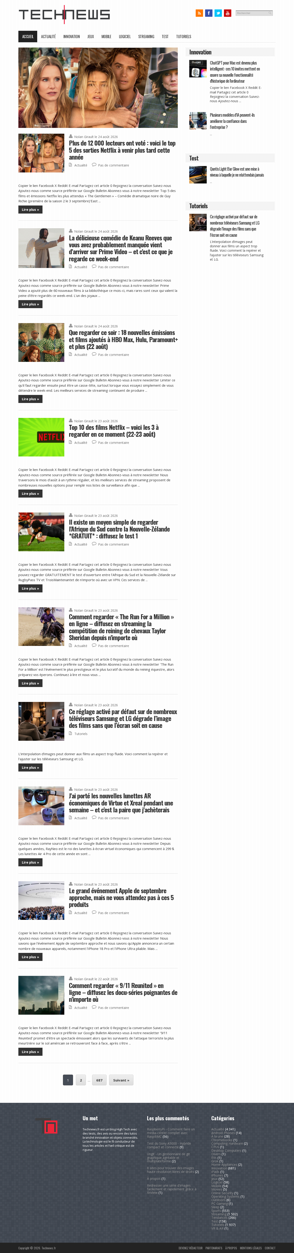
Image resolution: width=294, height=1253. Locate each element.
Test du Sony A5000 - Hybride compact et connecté (169, 1145)
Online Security (222, 1193)
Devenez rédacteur (191, 1248)
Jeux (90, 36)
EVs (214, 1157)
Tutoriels (183, 36)
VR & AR (217, 1228)
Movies (216, 1189)
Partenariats (214, 1248)
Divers (216, 1154)
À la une (217, 1136)
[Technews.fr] (64, 23)
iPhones (217, 1175)
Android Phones (223, 1133)
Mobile (106, 36)
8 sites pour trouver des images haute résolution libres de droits (170, 1170)
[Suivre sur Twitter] (218, 13)
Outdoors (218, 1200)
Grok (214, 1161)
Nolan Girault (84, 137)
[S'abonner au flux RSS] (199, 13)
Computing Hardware (227, 1143)
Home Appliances (224, 1164)
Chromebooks (221, 1140)
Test (165, 36)
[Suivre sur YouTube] (227, 13)
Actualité (48, 36)
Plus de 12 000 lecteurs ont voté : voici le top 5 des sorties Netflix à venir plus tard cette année (122, 149)
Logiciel (125, 36)
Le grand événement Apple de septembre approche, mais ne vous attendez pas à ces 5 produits (121, 897)
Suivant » (121, 1080)
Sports (216, 1210)
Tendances (219, 1217)
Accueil (28, 36)
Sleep (215, 1207)
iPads (215, 1171)
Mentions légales (251, 1248)
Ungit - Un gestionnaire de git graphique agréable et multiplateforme (168, 1157)
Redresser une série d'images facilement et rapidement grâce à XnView (171, 1189)
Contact (270, 1248)
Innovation (71, 36)
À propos (154, 1178)
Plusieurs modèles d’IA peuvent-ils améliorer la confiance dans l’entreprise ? (232, 121)
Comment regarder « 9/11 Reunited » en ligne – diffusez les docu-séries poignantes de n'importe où (123, 992)
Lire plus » (30, 209)
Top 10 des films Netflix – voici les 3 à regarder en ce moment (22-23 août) (113, 430)
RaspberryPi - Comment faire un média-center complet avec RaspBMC (171, 1133)
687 (99, 1080)
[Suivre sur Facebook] (209, 13)
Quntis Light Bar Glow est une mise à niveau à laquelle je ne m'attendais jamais (237, 172)
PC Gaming (219, 1203)
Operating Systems (225, 1196)
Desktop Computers (226, 1150)
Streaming (146, 36)
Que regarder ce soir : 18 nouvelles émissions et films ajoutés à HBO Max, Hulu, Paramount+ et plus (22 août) (123, 339)
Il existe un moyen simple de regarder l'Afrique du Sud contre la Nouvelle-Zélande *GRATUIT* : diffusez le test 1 (119, 529)
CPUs (215, 1147)
